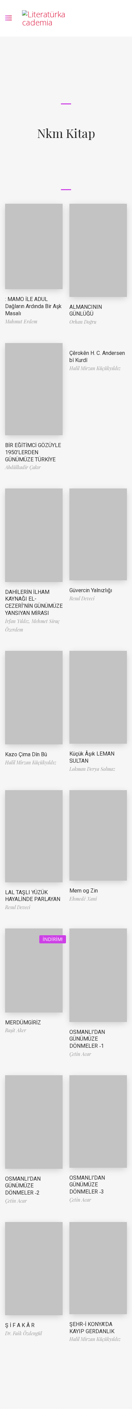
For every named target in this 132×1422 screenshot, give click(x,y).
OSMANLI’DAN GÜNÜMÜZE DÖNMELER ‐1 (87, 1039)
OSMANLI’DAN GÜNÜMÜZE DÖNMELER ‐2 (23, 1186)
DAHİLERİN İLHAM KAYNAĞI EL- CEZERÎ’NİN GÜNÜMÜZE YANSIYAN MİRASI (34, 602)
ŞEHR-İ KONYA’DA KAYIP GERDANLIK (91, 1328)
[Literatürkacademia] (45, 18)
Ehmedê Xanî (83, 899)
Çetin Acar (80, 1054)
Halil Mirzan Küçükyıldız (94, 368)
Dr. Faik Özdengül (23, 1333)
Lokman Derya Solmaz (92, 769)
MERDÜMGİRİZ (23, 1022)
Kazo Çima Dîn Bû (26, 754)
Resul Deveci (81, 598)
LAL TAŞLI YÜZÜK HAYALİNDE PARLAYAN (32, 896)
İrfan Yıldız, (18, 621)
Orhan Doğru (82, 322)
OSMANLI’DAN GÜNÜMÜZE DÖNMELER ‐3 (87, 1185)
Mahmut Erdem (21, 321)
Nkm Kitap (66, 133)
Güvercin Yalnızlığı (90, 590)
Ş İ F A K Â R (20, 1325)
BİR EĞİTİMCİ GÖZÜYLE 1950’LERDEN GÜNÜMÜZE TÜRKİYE (33, 452)
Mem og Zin (83, 890)
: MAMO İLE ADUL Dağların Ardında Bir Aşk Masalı (33, 306)
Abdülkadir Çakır (23, 467)
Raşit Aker (15, 1030)
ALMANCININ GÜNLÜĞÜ (85, 310)
